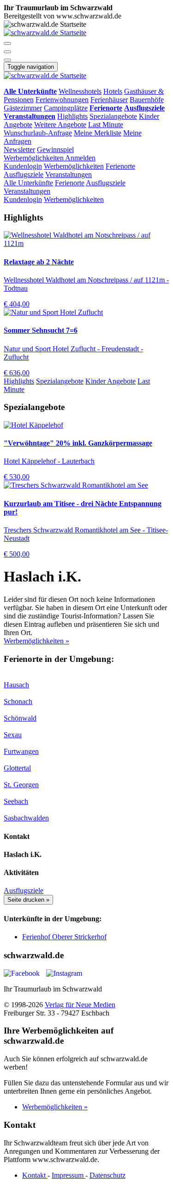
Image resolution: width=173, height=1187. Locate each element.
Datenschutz (107, 1175)
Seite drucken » (28, 899)
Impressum (68, 1175)
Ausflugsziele (23, 174)
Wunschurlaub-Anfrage (38, 133)
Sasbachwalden (26, 818)
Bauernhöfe (147, 100)
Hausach (16, 685)
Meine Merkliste (97, 133)
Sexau (13, 735)
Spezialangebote (113, 116)
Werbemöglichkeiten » (36, 641)
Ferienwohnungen (62, 100)
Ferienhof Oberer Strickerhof (64, 937)
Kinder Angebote (110, 381)
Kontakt (35, 1175)
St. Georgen (21, 785)
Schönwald (20, 718)
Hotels (112, 91)
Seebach (16, 801)
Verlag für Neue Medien (80, 1005)
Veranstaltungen (68, 174)
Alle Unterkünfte (28, 183)
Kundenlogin (23, 166)
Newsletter (19, 149)
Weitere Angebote (60, 124)
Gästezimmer (23, 108)
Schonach (18, 701)
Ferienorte (120, 166)
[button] (7, 43)
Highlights (72, 116)
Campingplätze (66, 108)
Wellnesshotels (80, 91)
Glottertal (17, 768)
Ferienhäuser (109, 100)
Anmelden (80, 158)
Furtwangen (21, 751)
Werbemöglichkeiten (34, 158)
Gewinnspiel (55, 149)
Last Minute (105, 124)
